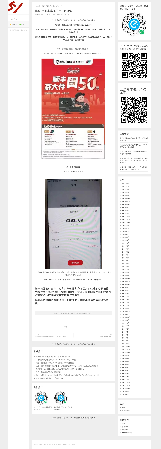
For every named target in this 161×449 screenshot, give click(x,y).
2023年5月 (125, 273)
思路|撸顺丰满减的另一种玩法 (54, 11)
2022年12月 (126, 278)
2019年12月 (126, 382)
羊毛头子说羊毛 (18, 9)
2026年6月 (125, 184)
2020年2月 (125, 376)
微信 (22, 24)
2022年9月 (125, 287)
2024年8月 (125, 228)
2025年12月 (126, 198)
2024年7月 (125, 231)
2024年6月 (125, 234)
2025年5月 (125, 210)
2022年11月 (126, 281)
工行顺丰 (78, 327)
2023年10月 (126, 258)
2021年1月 (125, 344)
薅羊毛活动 (24, 30)
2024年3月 (125, 243)
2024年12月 (126, 216)
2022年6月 (125, 293)
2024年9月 (125, 225)
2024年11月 (126, 219)
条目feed (125, 427)
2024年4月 (125, 240)
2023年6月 (125, 270)
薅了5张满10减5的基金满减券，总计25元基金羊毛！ (54, 356)
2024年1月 (125, 249)
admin (37, 14)
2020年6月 (125, 364)
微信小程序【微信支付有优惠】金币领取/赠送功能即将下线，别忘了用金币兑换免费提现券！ (67, 366)
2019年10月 (126, 388)
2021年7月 (125, 326)
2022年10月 (126, 284)
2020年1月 (125, 379)
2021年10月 (126, 317)
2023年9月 (125, 261)
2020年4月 (125, 370)
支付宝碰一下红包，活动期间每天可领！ (63, 408)
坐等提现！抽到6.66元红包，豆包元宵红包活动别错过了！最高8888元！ (61, 369)
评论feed (125, 429)
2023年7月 (125, 267)
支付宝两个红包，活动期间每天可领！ (43, 408)
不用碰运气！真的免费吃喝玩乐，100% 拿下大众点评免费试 (56, 360)
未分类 (124, 407)
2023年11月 (126, 255)
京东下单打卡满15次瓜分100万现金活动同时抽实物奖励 (55, 363)
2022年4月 (125, 299)
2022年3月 (125, 302)
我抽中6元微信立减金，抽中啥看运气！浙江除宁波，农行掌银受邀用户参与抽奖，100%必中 (67, 375)
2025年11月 (126, 201)
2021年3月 (125, 338)
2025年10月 (126, 204)
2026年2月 (125, 193)
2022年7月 (125, 290)
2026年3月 (125, 190)
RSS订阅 (14, 24)
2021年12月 (126, 311)
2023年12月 (126, 252)
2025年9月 (125, 207)
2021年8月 (125, 323)
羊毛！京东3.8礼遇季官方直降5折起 (48, 372)
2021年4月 (125, 335)
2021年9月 (125, 320)
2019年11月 (126, 385)
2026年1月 (125, 195)
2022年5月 (125, 296)
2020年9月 (125, 356)
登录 (123, 424)
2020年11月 (126, 350)
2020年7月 (125, 361)
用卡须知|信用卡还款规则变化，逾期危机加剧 (50, 336)
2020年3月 (125, 373)
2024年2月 (125, 246)
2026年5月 (125, 187)
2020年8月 (125, 358)
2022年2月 (125, 305)
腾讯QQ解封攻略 (106, 336)
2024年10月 (126, 222)
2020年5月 (125, 367)
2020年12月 (126, 347)
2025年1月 (125, 213)
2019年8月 (125, 394)
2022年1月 (125, 308)
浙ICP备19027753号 (69, 444)
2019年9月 (125, 391)
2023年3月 (125, 275)
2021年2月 (125, 341)
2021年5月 (125, 332)
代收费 (72, 327)
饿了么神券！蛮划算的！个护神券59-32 (49, 378)
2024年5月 (125, 237)
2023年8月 (125, 264)
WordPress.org (127, 432)
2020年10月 (126, 353)
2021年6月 (125, 329)
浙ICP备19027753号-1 (56, 444)
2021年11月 (126, 314)
